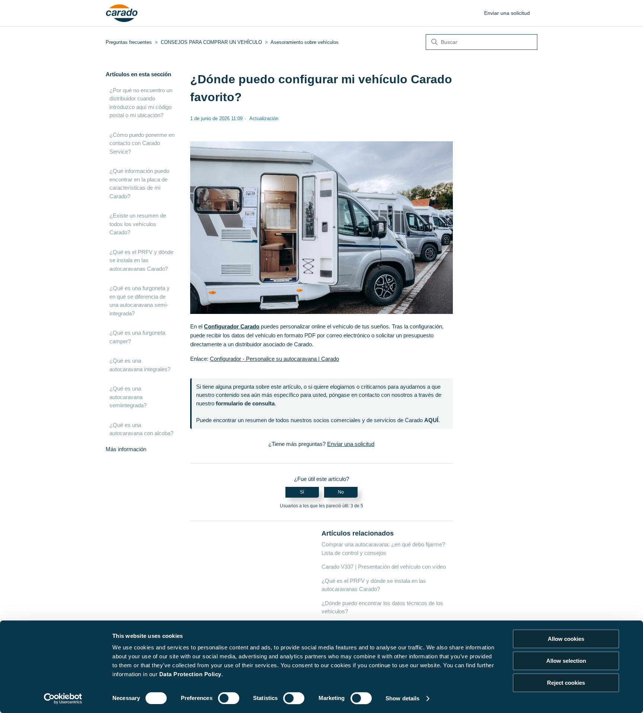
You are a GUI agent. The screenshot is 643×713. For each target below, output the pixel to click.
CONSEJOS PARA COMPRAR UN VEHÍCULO (211, 42)
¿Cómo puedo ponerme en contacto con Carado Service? (142, 143)
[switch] (228, 698)
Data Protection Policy (190, 674)
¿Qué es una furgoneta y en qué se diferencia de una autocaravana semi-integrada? (139, 301)
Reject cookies (566, 683)
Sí (302, 492)
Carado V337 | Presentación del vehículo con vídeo (384, 566)
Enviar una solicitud (507, 13)
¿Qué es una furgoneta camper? (137, 337)
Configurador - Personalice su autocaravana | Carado (274, 359)
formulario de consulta (245, 403)
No (341, 492)
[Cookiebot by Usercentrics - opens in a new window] (63, 698)
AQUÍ (431, 420)
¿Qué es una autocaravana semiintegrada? (128, 396)
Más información (126, 449)
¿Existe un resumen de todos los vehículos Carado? (137, 223)
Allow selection (566, 661)
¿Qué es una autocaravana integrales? (139, 364)
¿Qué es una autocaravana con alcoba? (141, 429)
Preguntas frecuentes (129, 42)
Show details (402, 698)
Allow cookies (566, 639)
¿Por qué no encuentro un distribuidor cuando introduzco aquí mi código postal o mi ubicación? (140, 103)
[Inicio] (122, 13)
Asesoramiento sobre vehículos (305, 42)
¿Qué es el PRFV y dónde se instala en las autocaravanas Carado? (141, 260)
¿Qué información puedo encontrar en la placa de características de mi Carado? (139, 183)
